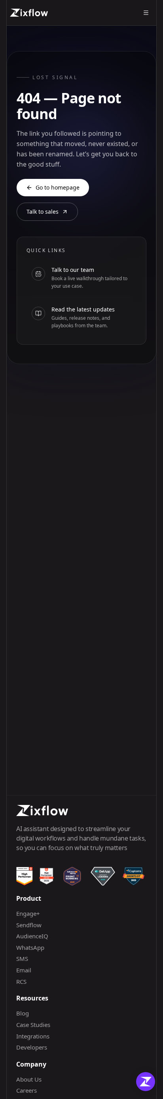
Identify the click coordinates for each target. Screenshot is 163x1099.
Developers (31, 1047)
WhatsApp (30, 947)
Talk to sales (43, 211)
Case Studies (33, 1025)
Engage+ (28, 913)
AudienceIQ (32, 936)
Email (23, 970)
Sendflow (29, 925)
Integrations (32, 1036)
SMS (22, 958)
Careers (26, 1090)
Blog (22, 1013)
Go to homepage (58, 187)
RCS (21, 981)
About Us (29, 1079)
